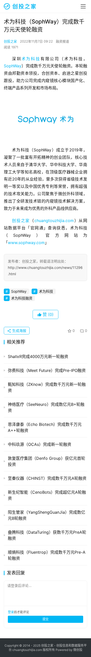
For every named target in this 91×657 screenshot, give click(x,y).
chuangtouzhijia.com (54, 220)
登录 (11, 612)
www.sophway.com (26, 242)
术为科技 (30, 58)
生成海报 (18, 330)
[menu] (83, 6)
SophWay (12, 65)
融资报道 (62, 41)
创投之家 (10, 41)
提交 (45, 619)
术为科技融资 (21, 298)
